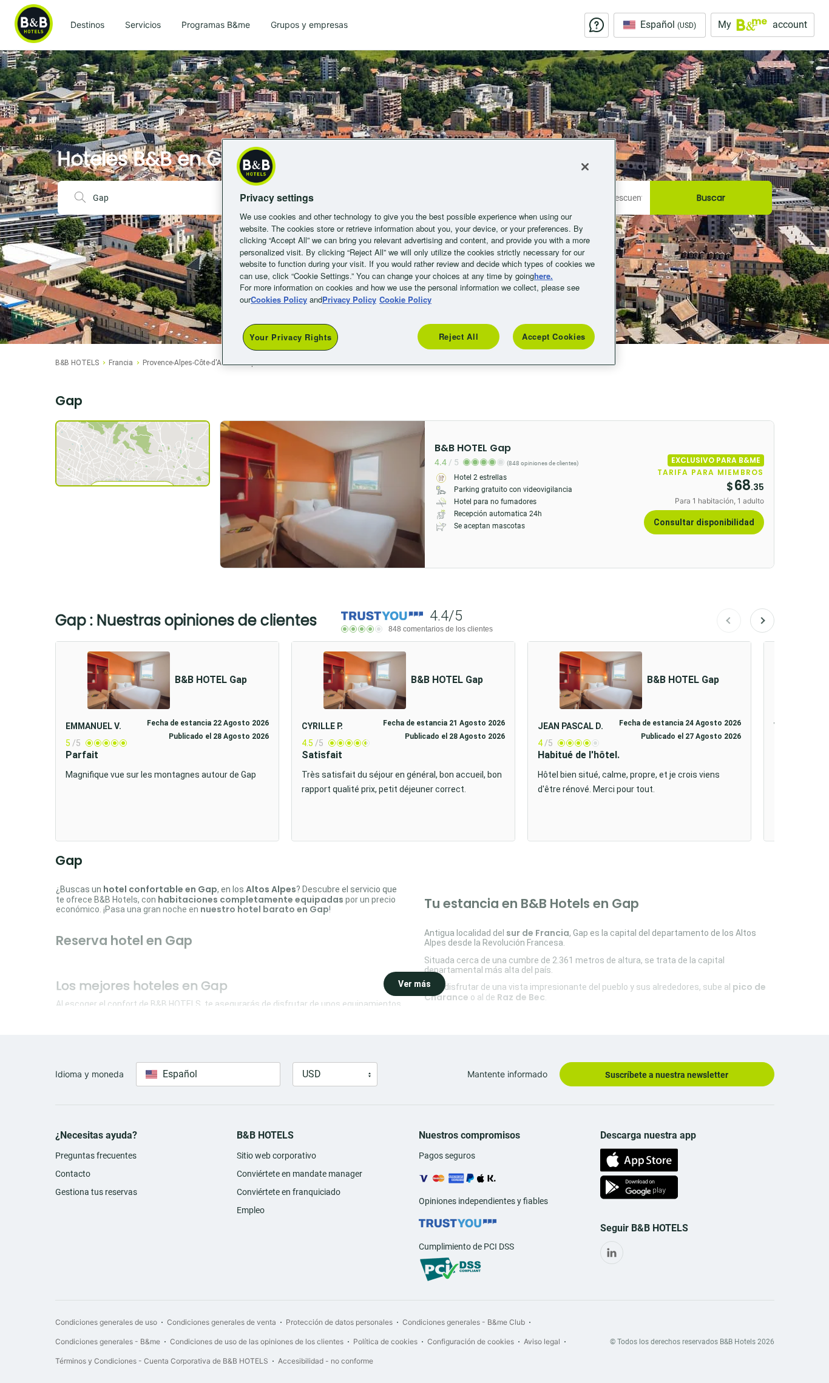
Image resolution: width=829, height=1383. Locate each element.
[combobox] (159, 198)
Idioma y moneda (89, 1074)
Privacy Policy (349, 299)
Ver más (414, 984)
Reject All (459, 336)
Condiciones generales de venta (221, 1322)
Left (233, 494)
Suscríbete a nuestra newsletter (666, 1075)
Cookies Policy (279, 299)
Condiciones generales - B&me (107, 1341)
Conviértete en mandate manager (299, 1174)
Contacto (72, 1174)
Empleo (251, 1210)
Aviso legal (542, 1341)
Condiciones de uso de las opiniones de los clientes (256, 1341)
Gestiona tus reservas (96, 1192)
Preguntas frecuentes (96, 1155)
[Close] (585, 166)
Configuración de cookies (470, 1341)
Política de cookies (385, 1341)
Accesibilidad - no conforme (325, 1360)
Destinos (87, 24)
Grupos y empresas (309, 24)
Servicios (143, 24)
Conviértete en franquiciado (288, 1192)
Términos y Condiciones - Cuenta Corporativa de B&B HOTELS (161, 1360)
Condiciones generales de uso (106, 1322)
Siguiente (762, 620)
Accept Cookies (554, 336)
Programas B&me (215, 24)
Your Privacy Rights (290, 337)
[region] (419, 252)
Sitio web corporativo (276, 1155)
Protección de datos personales (339, 1322)
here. (543, 275)
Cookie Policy (405, 299)
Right (412, 494)
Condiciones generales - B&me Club (463, 1322)
